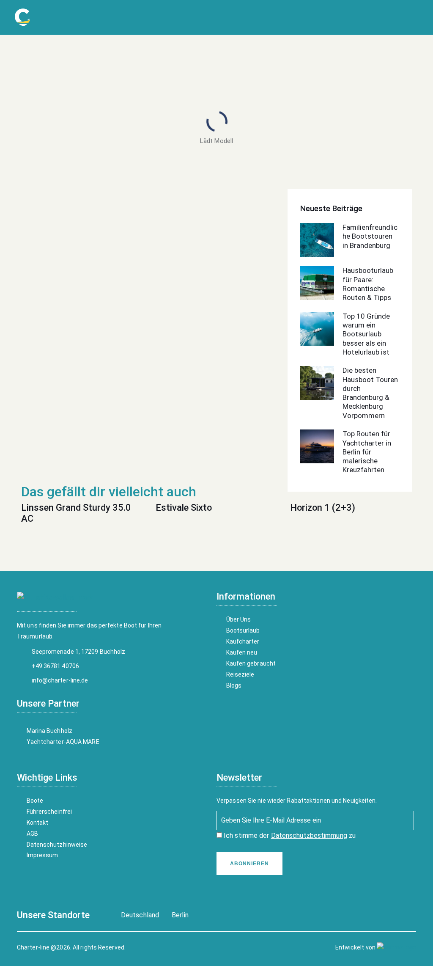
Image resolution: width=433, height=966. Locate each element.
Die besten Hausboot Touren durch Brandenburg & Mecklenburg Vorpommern (370, 392)
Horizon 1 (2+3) (322, 507)
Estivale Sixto (184, 507)
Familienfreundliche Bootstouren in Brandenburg (370, 236)
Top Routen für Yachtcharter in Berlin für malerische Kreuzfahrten (367, 451)
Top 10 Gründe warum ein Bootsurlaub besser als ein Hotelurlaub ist (366, 334)
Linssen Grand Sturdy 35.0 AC (76, 513)
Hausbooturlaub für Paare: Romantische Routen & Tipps (368, 284)
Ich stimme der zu (289, 835)
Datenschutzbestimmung (309, 835)
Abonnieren (249, 864)
